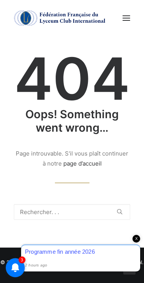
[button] (126, 18)
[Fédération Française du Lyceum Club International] (62, 18)
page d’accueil (82, 163)
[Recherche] (72, 212)
